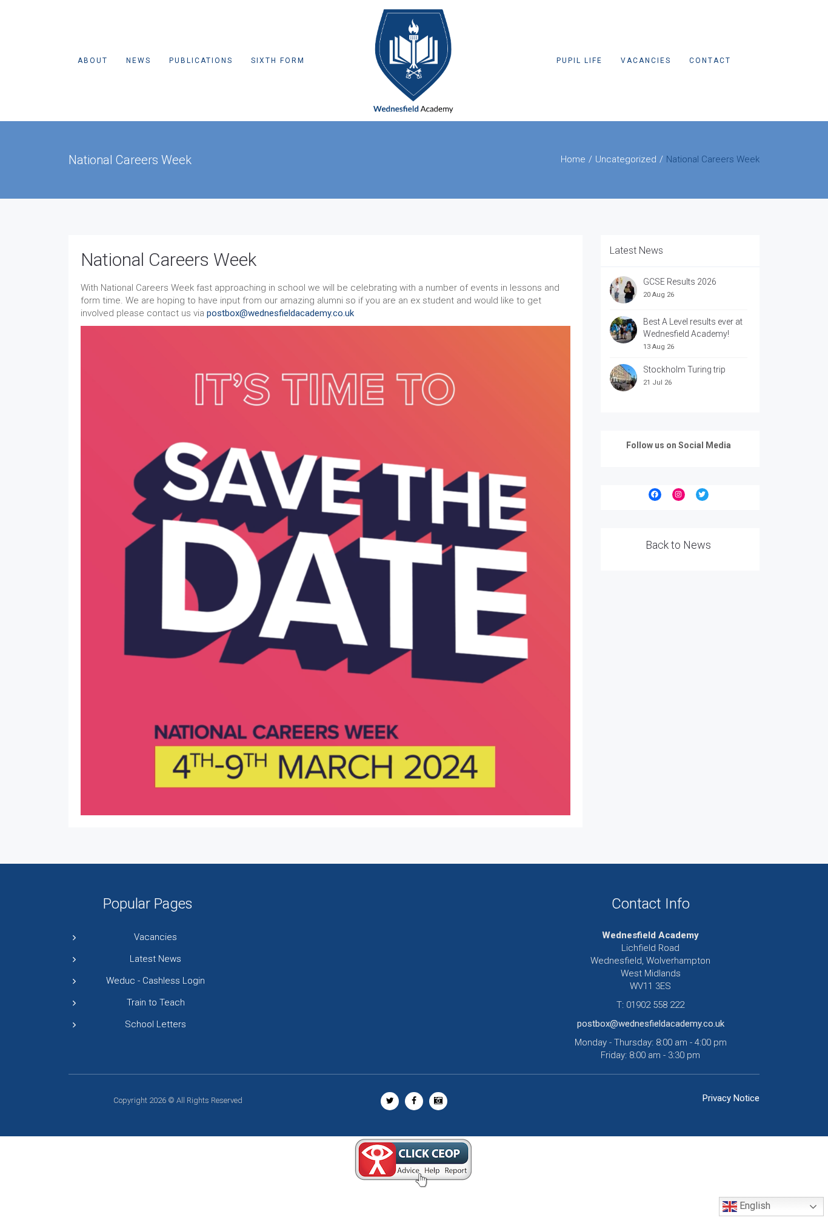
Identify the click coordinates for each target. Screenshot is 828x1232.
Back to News (678, 544)
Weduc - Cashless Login (155, 980)
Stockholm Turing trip (685, 369)
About (93, 60)
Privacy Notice (731, 1098)
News (138, 60)
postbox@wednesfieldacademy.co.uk (280, 313)
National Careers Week (168, 259)
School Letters (155, 1024)
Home (573, 159)
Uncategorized (625, 159)
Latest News (155, 958)
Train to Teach (156, 1002)
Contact (710, 60)
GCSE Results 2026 (679, 281)
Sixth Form (278, 60)
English (753, 1206)
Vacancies (646, 60)
